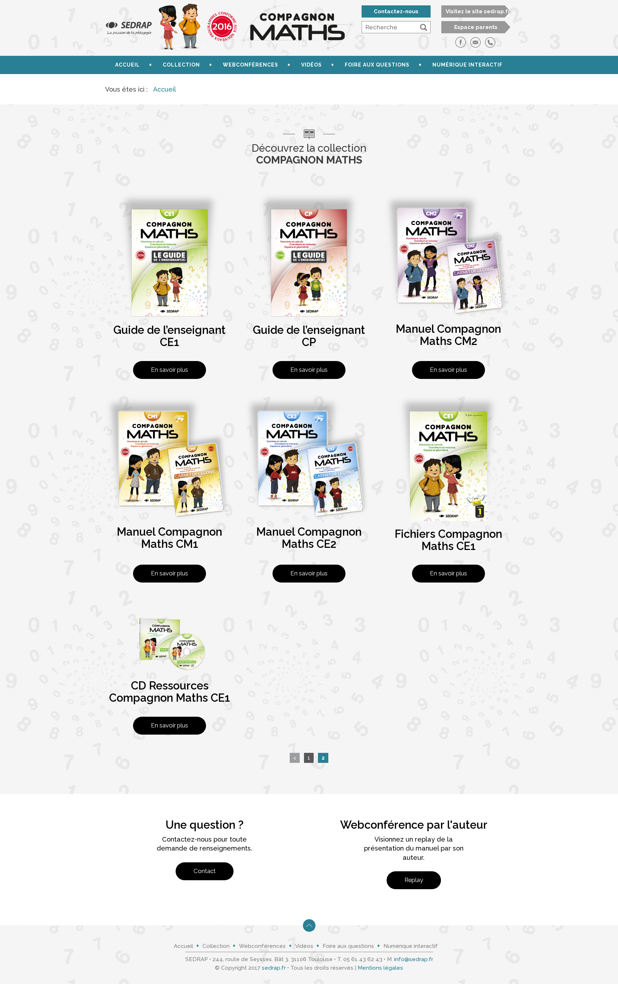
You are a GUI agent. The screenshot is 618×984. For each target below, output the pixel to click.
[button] (423, 27)
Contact (204, 871)
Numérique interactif (467, 65)
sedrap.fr (274, 968)
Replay (413, 879)
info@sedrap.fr (413, 959)
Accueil (127, 65)
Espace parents (475, 27)
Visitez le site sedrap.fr (478, 11)
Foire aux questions (377, 65)
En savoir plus (169, 369)
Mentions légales (380, 968)
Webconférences (250, 65)
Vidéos (311, 65)
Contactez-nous (396, 11)
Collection (181, 65)
